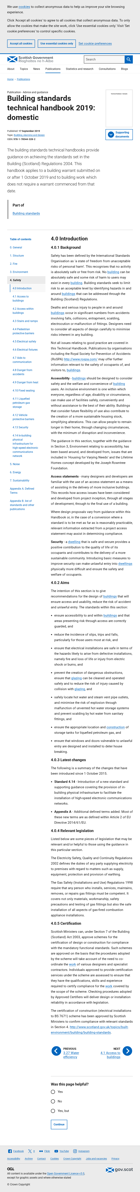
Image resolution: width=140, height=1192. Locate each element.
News (36, 69)
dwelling (74, 542)
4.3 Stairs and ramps (25, 321)
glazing (76, 678)
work (72, 964)
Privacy (115, 1158)
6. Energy (15, 472)
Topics (24, 69)
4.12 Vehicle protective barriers (23, 417)
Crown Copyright (72, 1158)
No (60, 1101)
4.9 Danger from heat (25, 382)
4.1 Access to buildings (21, 298)
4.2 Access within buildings (23, 310)
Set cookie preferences (95, 43)
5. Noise (15, 464)
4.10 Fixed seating (24, 390)
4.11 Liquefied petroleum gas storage (21, 403)
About (10, 69)
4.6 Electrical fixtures (25, 349)
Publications (52, 69)
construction (116, 727)
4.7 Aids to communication (22, 360)
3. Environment (19, 272)
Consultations (107, 69)
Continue (59, 1124)
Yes (60, 1092)
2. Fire (13, 263)
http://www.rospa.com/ (80, 359)
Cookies (54, 1158)
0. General (16, 247)
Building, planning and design (29, 135)
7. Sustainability (19, 480)
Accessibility (13, 1158)
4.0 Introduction (22, 288)
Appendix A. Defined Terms (22, 490)
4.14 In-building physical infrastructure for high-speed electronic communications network (25, 446)
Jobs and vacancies (96, 1158)
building (113, 272)
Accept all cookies (21, 43)
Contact (41, 1158)
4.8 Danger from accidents (22, 372)
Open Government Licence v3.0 (65, 1173)
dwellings (125, 564)
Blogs (124, 69)
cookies (24, 7)
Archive (29, 1158)
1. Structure (17, 255)
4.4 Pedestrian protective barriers (23, 331)
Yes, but (63, 1111)
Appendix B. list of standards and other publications (22, 505)
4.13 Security (20, 427)
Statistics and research (79, 69)
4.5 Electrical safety (24, 341)
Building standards (26, 213)
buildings (68, 294)
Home (10, 79)
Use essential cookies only (56, 43)
